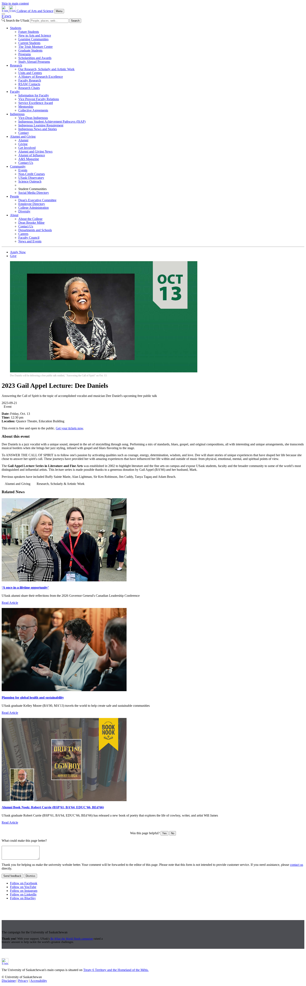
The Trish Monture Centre (35, 46)
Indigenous (17, 114)
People (14, 196)
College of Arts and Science (35, 11)
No (172, 833)
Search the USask (17, 20)
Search (75, 20)
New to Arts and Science (34, 35)
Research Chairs (29, 88)
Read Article (10, 602)
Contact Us (25, 162)
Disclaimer (9, 980)
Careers (23, 234)
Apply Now (18, 252)
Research (16, 65)
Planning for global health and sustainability (33, 697)
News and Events (29, 241)
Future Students (28, 31)
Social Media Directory (33, 192)
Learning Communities (33, 39)
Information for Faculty (33, 95)
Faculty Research (29, 80)
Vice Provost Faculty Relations (38, 99)
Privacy (23, 980)
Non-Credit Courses (31, 174)
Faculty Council (28, 237)
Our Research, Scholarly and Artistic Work (46, 69)
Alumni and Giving (23, 136)
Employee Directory (31, 204)
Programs (24, 54)
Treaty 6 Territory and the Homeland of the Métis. (116, 970)
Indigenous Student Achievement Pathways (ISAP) (52, 121)
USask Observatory (31, 177)
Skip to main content (15, 3)
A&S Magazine (28, 159)
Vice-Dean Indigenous (33, 118)
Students (15, 28)
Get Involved (27, 148)
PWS (6, 16)
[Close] (3, 14)
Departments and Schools (35, 230)
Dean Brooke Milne (31, 222)
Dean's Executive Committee (37, 200)
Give (13, 256)
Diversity (24, 211)
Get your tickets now (69, 428)
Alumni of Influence (31, 155)
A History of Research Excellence (40, 76)
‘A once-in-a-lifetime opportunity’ (25, 587)
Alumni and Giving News (35, 151)
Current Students (29, 43)
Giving (22, 144)
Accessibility (38, 980)
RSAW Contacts (29, 84)
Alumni (23, 140)
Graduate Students (30, 50)
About (14, 215)
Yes (164, 833)
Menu (59, 11)
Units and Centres (30, 73)
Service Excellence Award (35, 103)
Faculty (15, 91)
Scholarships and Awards (34, 58)
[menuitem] (157, 45)
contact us (296, 864)
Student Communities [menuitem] (32, 189)
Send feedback (12, 875)
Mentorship (25, 106)
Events (22, 170)
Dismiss (30, 875)
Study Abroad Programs (34, 61)
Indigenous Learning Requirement (40, 125)
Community (18, 166)
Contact (23, 133)
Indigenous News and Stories (37, 129)
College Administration (33, 207)
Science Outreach (29, 181)
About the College (30, 219)
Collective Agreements (33, 110)
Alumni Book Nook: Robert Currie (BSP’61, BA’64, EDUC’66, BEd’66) (53, 807)
